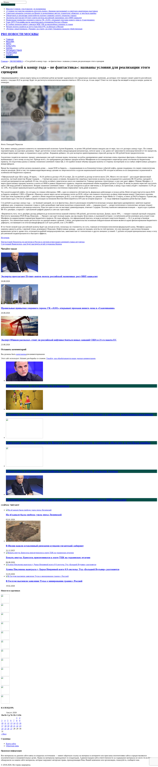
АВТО (8, 44)
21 (14, 726)
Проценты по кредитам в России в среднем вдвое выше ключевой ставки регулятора (43, 242)
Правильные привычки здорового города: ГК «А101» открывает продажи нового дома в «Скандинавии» (50, 20)
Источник (5, 238)
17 (2, 726)
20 (11, 726)
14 (14, 723)
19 (8, 726)
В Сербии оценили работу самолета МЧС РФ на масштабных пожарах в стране (39, 24)
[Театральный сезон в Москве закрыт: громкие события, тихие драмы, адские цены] (5, 657)
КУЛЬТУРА (11, 46)
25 (5, 729)
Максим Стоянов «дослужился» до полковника (26, 9)
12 (8, 723)
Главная (10, 39)
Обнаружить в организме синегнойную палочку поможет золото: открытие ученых (41, 15)
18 (5, 726)
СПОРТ (9, 55)
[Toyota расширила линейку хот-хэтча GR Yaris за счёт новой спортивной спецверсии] (5, 684)
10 (2, 723)
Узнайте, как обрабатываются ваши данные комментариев (70, 358)
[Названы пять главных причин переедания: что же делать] (5, 694)
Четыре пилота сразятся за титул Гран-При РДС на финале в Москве (35, 27)
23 (20, 726)
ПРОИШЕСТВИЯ (14, 50)
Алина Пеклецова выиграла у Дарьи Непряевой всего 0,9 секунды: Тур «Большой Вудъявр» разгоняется (62, 569)
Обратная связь (12, 746)
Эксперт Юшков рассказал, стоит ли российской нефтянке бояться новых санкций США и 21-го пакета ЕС (59, 340)
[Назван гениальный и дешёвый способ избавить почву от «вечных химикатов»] (5, 630)
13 (11, 723)
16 (20, 723)
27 (11, 729)
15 (17, 723)
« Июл (3, 734)
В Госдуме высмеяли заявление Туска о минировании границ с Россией (44, 581)
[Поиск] (2, 2)
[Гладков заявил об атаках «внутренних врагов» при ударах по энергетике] (5, 666)
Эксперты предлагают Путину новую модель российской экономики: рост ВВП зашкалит (44, 18)
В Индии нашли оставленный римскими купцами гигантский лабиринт (45, 545)
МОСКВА (10, 41)
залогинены (21, 354)
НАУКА (9, 48)
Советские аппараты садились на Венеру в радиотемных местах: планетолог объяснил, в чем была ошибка (51, 13)
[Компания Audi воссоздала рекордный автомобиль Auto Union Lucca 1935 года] (5, 703)
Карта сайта (11, 744)
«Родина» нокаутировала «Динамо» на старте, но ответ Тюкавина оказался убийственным (44, 29)
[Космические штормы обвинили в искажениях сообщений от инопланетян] (5, 639)
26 (8, 729)
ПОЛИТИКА (11, 53)
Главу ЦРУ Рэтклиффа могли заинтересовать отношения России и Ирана (37, 22)
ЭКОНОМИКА (12, 57)
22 (17, 726)
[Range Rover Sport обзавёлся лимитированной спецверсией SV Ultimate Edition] (5, 675)
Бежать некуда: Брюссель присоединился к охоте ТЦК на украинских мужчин (48, 557)
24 (2, 729)
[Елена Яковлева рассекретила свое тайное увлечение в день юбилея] (5, 648)
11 (5, 723)
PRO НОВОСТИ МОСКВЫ (20, 34)
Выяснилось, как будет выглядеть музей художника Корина (31, 244)
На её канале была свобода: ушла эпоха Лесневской (34, 514)
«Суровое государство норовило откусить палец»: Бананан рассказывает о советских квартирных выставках (52, 11)
